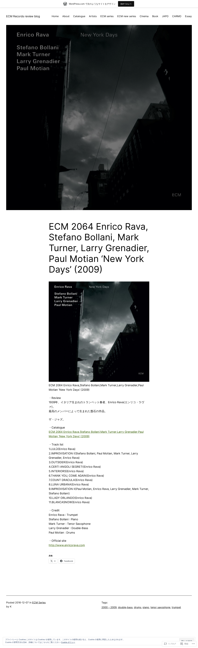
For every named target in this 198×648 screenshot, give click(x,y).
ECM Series (39, 602)
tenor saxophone (160, 607)
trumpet (176, 607)
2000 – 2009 (109, 607)
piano (146, 607)
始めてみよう (126, 4)
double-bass (125, 607)
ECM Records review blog (23, 16)
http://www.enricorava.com (67, 545)
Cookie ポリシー (68, 642)
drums (137, 607)
